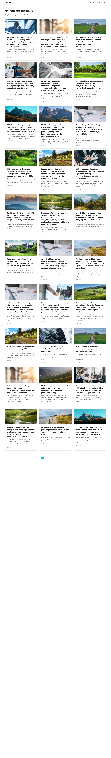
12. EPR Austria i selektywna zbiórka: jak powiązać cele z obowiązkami (52, 349)
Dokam (8, 2)
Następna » (65, 458)
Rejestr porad (91, 2)
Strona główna (101, 2)
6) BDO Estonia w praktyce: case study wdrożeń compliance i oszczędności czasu (88, 349)
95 (58, 458)
